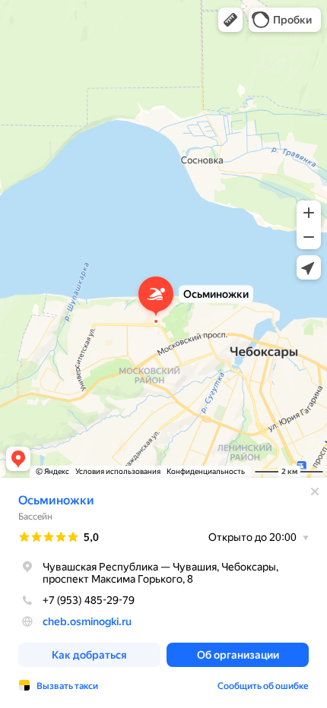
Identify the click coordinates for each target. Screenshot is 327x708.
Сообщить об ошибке (263, 686)
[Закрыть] (315, 491)
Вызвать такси (67, 686)
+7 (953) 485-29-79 (89, 600)
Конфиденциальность (206, 471)
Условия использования (117, 471)
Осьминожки (56, 500)
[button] (230, 20)
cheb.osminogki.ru (87, 621)
